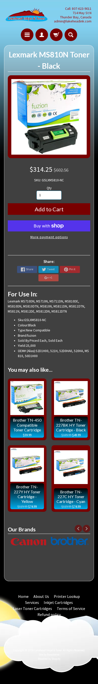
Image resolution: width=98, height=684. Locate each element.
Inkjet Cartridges (58, 602)
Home (23, 596)
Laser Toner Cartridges (32, 608)
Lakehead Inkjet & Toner (48, 650)
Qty (49, 188)
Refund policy (49, 614)
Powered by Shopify (49, 659)
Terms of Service (71, 608)
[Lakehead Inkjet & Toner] (26, 15)
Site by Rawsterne (49, 654)
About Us (41, 596)
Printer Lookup (67, 596)
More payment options (49, 237)
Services (32, 602)
